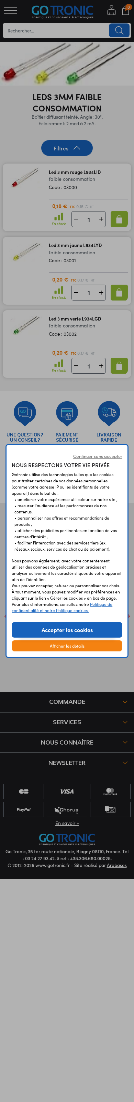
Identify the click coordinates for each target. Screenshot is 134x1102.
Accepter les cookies (67, 629)
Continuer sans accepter (97, 456)
